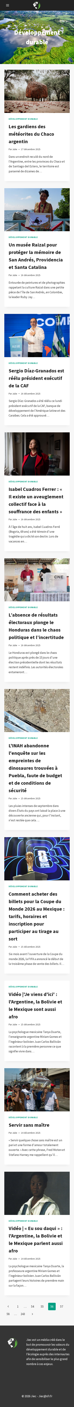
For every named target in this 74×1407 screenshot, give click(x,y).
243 (23, 1314)
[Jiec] (37, 5)
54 (32, 1306)
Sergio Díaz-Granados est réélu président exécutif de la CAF (36, 378)
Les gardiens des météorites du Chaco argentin (31, 134)
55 (42, 1306)
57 (61, 1306)
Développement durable (23, 119)
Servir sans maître (29, 1125)
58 (8, 1314)
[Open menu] (7, 5)
